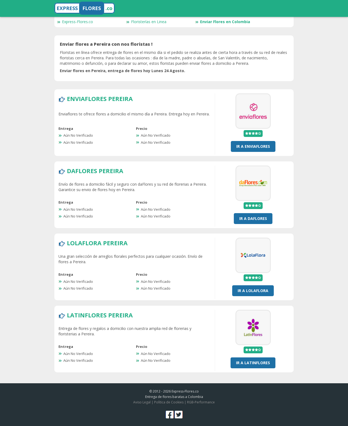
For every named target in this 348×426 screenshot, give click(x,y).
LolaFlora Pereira (97, 243)
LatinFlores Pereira (100, 315)
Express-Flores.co (77, 21)
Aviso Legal (142, 402)
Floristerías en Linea (148, 21)
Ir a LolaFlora (253, 290)
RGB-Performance (201, 402)
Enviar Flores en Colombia (225, 21)
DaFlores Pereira (95, 171)
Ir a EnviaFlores (253, 146)
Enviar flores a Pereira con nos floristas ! (106, 44)
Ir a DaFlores (253, 218)
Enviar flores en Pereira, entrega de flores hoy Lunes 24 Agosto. (122, 70)
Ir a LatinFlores (253, 362)
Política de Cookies (169, 402)
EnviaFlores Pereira (100, 98)
